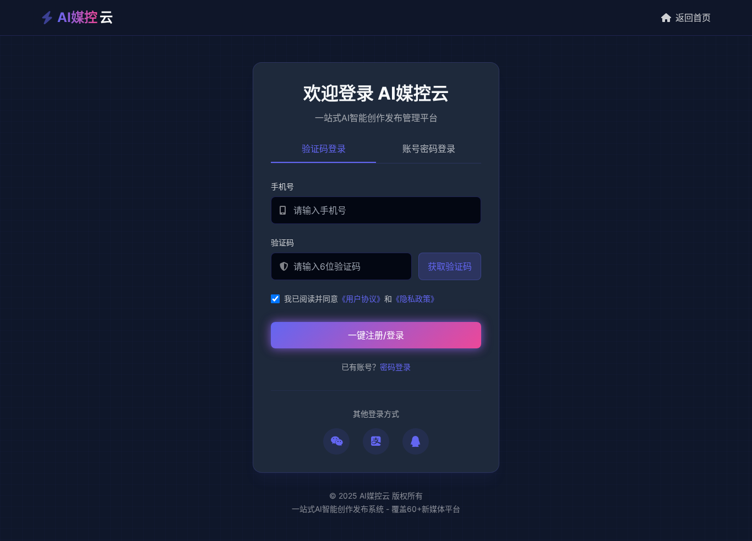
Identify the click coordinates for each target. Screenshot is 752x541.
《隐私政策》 (415, 298)
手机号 (282, 186)
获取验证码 (450, 266)
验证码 (282, 242)
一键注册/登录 (376, 335)
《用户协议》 (361, 298)
